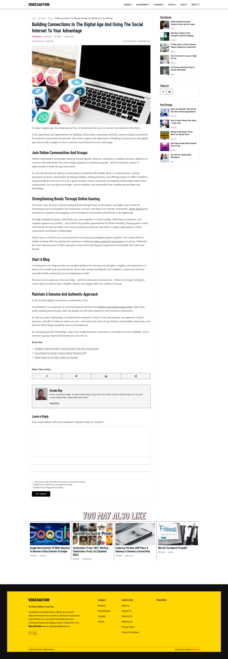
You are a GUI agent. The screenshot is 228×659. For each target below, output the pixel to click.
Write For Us (127, 616)
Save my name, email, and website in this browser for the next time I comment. (60, 482)
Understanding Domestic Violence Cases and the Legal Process (182, 24)
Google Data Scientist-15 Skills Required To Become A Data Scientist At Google (50, 549)
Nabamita (173, 40)
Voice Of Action (38, 649)
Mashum (43, 555)
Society (184, 4)
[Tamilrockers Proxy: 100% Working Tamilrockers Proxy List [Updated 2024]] (92, 534)
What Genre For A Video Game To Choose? (56, 357)
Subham (173, 51)
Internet (50, 18)
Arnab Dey (48, 36)
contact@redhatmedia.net (59, 626)
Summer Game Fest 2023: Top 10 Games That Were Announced (66, 348)
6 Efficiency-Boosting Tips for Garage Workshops (183, 68)
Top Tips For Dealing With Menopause (181, 155)
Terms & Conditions (130, 632)
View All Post (54, 403)
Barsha (173, 29)
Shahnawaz (86, 559)
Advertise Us (127, 621)
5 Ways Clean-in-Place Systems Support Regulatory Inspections (183, 45)
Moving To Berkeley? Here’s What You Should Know (182, 133)
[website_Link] (163, 91)
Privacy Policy (128, 626)
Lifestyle (172, 4)
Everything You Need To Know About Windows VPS (60, 353)
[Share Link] (47, 376)
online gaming (136, 208)
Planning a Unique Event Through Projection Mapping (182, 34)
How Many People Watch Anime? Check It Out (184, 144)
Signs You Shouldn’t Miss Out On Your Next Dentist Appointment (183, 110)
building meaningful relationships (114, 306)
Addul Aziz (173, 116)
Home (34, 18)
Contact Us (126, 610)
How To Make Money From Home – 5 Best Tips (183, 121)
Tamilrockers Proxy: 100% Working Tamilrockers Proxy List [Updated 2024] (90, 551)
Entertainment (142, 4)
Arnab (172, 162)
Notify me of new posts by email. (48, 487)
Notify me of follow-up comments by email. (53, 484)
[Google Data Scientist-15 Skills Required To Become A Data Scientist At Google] (50, 534)
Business (127, 4)
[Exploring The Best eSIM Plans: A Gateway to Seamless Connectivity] (135, 534)
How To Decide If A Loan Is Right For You (184, 57)
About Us (125, 605)
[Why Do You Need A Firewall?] (178, 534)
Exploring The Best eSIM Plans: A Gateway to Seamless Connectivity (132, 549)
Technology (158, 4)
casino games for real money (108, 241)
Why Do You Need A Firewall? (172, 548)
